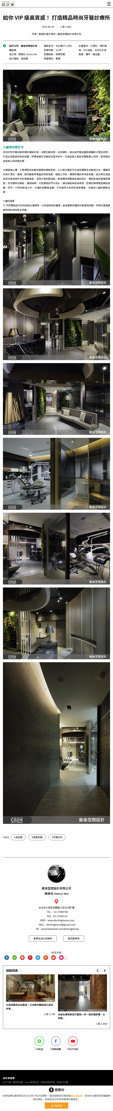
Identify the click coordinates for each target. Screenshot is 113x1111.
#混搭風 (18, 837)
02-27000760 (61, 912)
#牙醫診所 (57, 837)
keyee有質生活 (32, 1082)
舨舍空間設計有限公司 (56, 891)
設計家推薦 (9, 1078)
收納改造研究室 (48, 1082)
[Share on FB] (6, 957)
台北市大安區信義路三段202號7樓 (56, 907)
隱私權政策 (76, 1095)
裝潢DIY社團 (62, 1082)
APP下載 (7, 1082)
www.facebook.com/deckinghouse (60, 929)
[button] (98, 970)
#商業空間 (37, 837)
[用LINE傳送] (14, 957)
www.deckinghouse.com (61, 920)
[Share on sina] (53, 957)
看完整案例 (74, 938)
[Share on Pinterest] (30, 957)
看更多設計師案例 (42, 938)
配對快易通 (18, 1082)
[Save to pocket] (22, 957)
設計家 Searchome (8, 5)
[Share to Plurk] (45, 957)
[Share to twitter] (38, 957)
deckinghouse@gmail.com (61, 924)
